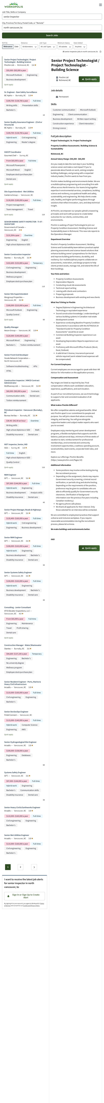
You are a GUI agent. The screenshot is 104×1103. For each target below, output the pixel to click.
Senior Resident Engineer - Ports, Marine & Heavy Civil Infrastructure (22, 683)
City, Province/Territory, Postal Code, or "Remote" (23, 23)
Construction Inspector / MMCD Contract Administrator (21, 381)
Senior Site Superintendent (16, 294)
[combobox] (52, 17)
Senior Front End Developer (16, 355)
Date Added (78, 43)
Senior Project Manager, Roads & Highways (22, 510)
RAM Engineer (10, 475)
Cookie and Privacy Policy (31, 906)
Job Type (42, 43)
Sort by (4, 43)
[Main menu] (100, 4)
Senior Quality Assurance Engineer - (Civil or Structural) (23, 123)
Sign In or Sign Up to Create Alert (25, 896)
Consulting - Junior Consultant (17, 607)
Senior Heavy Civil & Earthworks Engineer (22, 807)
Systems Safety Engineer (15, 772)
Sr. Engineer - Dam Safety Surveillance (20, 92)
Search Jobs (52, 35)
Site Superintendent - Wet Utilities (19, 191)
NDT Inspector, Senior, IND (15, 444)
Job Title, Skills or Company (14, 12)
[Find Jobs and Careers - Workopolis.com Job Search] (13, 5)
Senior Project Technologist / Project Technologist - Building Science (20, 60)
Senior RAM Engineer (13, 537)
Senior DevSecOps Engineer (16, 712)
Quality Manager (11, 327)
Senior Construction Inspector (17, 254)
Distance (24, 43)
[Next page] (34, 867)
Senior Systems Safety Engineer (18, 572)
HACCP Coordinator (12, 152)
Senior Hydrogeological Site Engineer (20, 742)
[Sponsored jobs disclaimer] (100, 51)
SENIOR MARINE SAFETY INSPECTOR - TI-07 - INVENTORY (23, 223)
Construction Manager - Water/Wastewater (22, 645)
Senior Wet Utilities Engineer (16, 835)
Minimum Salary (64, 43)
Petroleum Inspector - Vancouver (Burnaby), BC (23, 411)
